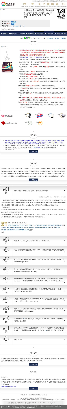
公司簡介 (63, 1)
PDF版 (23, 26)
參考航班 (5, 33)
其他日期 (14, 21)
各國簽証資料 (23, 406)
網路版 (16, 26)
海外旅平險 (40, 33)
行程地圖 (22, 33)
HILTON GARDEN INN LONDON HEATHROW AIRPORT (37, 227)
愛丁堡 (36, 147)
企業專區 (45, 1)
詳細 (13, 23)
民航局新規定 (58, 406)
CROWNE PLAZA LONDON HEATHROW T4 (21, 225)
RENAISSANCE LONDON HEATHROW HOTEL (50, 225)
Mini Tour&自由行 (32, 6)
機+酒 (48, 6)
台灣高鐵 (57, 6)
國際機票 (44, 6)
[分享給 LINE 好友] (25, 38)
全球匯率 (36, 406)
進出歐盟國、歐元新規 (19, 407)
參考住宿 (14, 33)
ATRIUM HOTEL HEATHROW (10, 227)
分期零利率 (50, 33)
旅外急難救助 (49, 406)
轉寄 (57, 38)
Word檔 (50, 38)
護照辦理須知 (15, 406)
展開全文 (34, 151)
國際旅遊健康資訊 (31, 407)
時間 (13, 26)
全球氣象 (30, 406)
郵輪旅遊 (39, 6)
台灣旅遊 (52, 6)
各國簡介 (42, 406)
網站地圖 (37, 1)
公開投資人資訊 (54, 1)
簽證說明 (31, 33)
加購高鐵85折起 (61, 33)
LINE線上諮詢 (63, 6)
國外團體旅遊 (24, 6)
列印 (64, 38)
